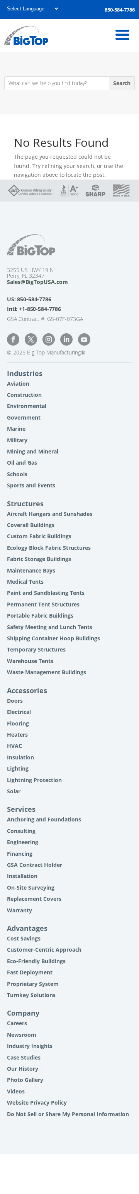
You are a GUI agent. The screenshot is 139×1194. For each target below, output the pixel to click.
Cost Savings (24, 938)
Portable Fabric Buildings (40, 615)
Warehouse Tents (30, 661)
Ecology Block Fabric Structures (49, 547)
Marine (16, 428)
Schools (17, 474)
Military (17, 440)
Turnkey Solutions (31, 995)
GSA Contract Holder (34, 864)
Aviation (18, 383)
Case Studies (24, 1057)
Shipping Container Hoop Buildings (53, 638)
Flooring (18, 723)
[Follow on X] (31, 339)
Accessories (27, 690)
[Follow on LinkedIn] (66, 339)
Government (24, 417)
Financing (19, 853)
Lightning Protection (34, 780)
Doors (15, 700)
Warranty (19, 910)
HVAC (14, 745)
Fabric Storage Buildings (39, 559)
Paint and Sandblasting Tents (46, 592)
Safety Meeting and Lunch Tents (49, 627)
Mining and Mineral (32, 451)
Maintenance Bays (31, 570)
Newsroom (21, 1034)
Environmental (26, 406)
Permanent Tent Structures (43, 604)
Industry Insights (30, 1046)
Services (21, 809)
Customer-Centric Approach (44, 949)
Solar (13, 791)
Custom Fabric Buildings (39, 536)
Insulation (20, 757)
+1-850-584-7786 (40, 308)
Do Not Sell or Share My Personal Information (68, 1114)
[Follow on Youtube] (84, 339)
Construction (24, 394)
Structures (25, 503)
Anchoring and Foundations (44, 819)
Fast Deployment (30, 972)
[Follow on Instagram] (48, 339)
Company (23, 1013)
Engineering (22, 842)
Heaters (17, 734)
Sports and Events (31, 485)
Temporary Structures (36, 649)
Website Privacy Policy (37, 1102)
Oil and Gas (22, 462)
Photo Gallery (25, 1079)
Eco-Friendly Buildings (36, 961)
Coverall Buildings (30, 525)
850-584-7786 (120, 9)
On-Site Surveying (30, 887)
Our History (22, 1068)
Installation (22, 876)
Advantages (27, 928)
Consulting (21, 831)
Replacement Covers (34, 898)
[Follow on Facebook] (13, 339)
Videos (16, 1091)
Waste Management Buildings (46, 672)
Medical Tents (25, 581)
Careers (17, 1023)
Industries (24, 373)
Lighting (18, 768)
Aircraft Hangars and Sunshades (49, 513)
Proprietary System (33, 983)
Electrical (19, 711)
